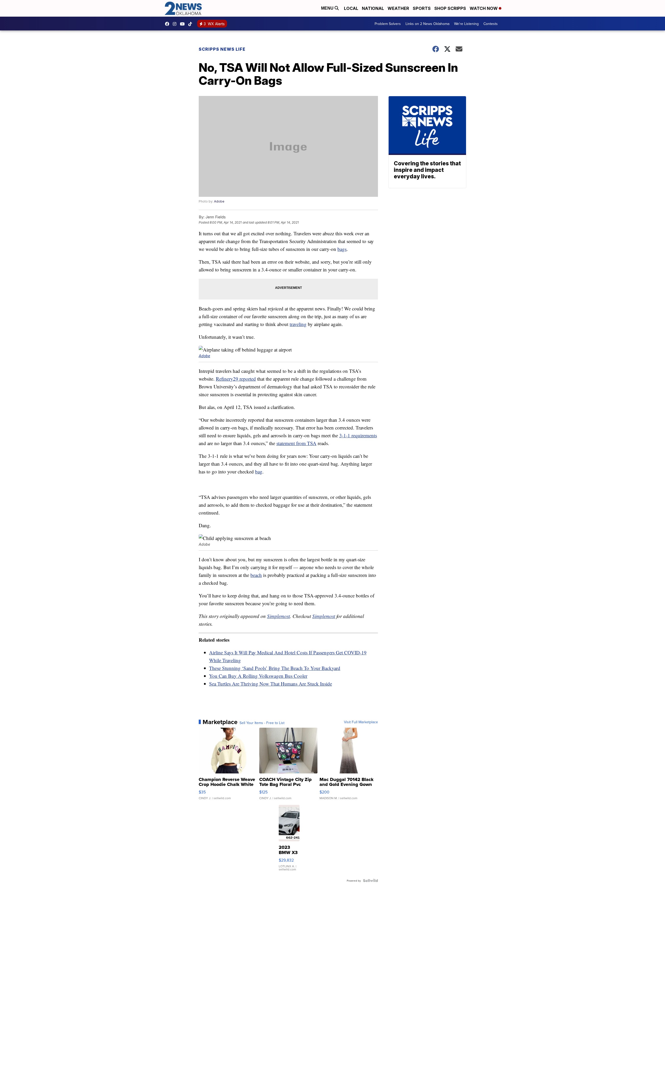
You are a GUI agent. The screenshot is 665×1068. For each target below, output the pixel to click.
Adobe (219, 201)
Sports (422, 8)
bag (258, 471)
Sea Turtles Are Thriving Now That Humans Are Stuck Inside (270, 683)
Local (351, 8)
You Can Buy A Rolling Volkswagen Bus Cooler (258, 676)
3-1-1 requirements (358, 435)
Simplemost (278, 616)
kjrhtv (168, 24)
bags (342, 249)
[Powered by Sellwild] (370, 880)
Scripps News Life (222, 49)
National (373, 8)
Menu (328, 8)
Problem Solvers (388, 23)
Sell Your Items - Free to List (262, 723)
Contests (490, 23)
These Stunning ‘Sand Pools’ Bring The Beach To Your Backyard (274, 668)
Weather (398, 8)
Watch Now (484, 8)
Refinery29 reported (236, 378)
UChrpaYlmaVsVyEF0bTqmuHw (183, 24)
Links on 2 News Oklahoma (427, 23)
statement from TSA (296, 443)
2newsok (176, 24)
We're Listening (466, 23)
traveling (298, 324)
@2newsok (191, 24)
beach (256, 575)
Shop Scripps (450, 8)
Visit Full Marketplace (361, 722)
